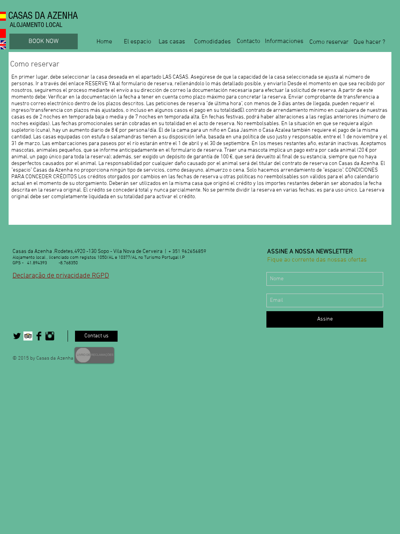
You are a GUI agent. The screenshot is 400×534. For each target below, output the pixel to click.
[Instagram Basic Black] (49, 336)
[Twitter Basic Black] (16, 336)
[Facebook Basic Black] (38, 336)
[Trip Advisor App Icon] (27, 336)
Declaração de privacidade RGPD (60, 276)
